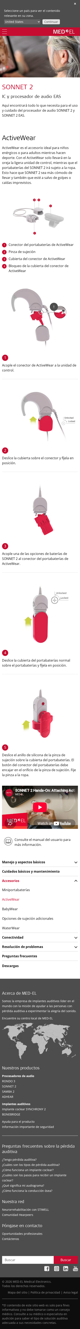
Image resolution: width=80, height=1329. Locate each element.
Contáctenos (10, 1239)
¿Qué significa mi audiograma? (23, 1185)
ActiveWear (10, 899)
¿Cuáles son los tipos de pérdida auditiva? (31, 1165)
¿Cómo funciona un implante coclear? (28, 1170)
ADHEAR (7, 1097)
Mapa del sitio (17, 1292)
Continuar (51, 22)
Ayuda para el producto (18, 1122)
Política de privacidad (45, 1292)
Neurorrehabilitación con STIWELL (25, 1210)
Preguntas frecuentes (19, 956)
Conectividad (12, 937)
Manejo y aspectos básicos (23, 862)
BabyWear (10, 909)
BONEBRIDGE (11, 1114)
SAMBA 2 (8, 1091)
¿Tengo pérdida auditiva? (19, 1160)
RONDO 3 (8, 1081)
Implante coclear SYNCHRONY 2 (24, 1109)
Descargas (10, 966)
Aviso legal (70, 1292)
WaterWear (11, 928)
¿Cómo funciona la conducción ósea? (27, 1191)
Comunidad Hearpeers (17, 1215)
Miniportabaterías (16, 890)
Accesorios (10, 880)
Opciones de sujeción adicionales (27, 918)
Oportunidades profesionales (22, 1234)
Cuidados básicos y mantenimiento (31, 871)
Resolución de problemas (22, 946)
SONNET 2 (9, 1086)
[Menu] (4, 31)
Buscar (66, 1260)
